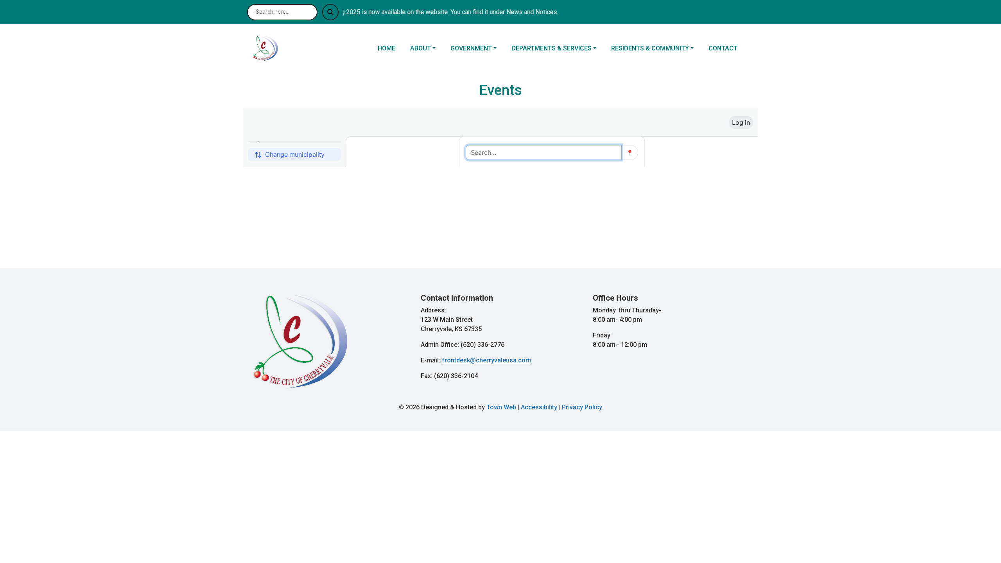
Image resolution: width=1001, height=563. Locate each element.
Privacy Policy (582, 407)
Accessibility (539, 407)
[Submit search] (330, 12)
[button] (427, 48)
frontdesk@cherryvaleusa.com (486, 360)
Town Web (501, 407)
